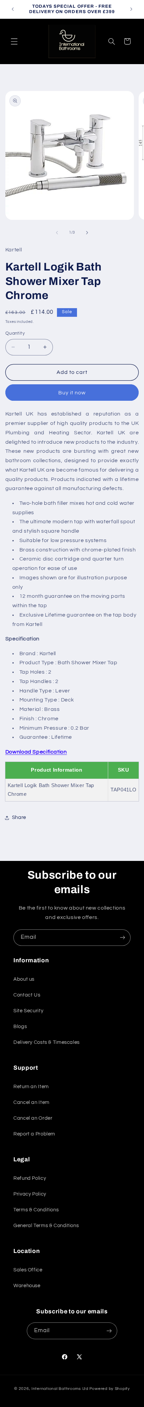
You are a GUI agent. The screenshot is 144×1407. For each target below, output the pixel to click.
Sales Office (28, 1269)
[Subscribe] (122, 937)
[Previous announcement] (12, 9)
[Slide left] (57, 232)
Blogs (20, 1026)
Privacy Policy (29, 1194)
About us (23, 979)
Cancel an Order (32, 1118)
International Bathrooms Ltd (59, 1389)
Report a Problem (34, 1133)
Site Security (28, 1010)
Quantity (15, 333)
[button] (14, 41)
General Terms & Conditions (46, 1225)
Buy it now (72, 392)
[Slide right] (87, 232)
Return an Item (31, 1086)
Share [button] (19, 817)
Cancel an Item (31, 1102)
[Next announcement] (131, 9)
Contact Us (26, 995)
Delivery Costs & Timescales (46, 1042)
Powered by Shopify (109, 1389)
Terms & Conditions (36, 1209)
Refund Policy (29, 1178)
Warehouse (27, 1285)
